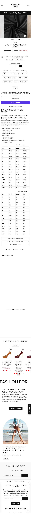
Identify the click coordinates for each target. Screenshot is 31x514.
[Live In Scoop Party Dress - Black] (7, 298)
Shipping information (15, 238)
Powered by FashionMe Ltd (15, 512)
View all (15, 345)
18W (20, 78)
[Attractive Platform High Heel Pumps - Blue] (10, 370)
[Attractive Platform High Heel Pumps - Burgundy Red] (6, 370)
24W (10, 82)
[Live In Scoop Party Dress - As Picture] (2, 298)
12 (22, 74)
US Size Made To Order (14, 70)
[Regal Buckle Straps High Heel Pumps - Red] (28, 370)
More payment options (15, 106)
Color (15, 63)
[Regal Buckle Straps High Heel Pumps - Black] (30, 370)
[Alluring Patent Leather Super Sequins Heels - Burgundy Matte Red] (16, 373)
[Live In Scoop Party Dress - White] (5, 298)
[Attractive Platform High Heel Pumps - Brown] (3, 370)
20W (25, 78)
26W (16, 82)
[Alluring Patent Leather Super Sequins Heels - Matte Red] (19, 374)
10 (18, 74)
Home (15, 42)
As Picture (10, 66)
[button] (29, 409)
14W (9, 78)
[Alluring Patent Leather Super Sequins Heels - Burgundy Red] (14, 373)
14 (26, 74)
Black (20, 66)
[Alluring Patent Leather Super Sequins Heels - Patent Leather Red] (17, 374)
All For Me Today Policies (15, 481)
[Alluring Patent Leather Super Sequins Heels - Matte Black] (17, 373)
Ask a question (15, 244)
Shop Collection (15, 408)
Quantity (15, 86)
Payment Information (15, 241)
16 (5, 78)
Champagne (13, 66)
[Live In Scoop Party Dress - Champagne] (3, 298)
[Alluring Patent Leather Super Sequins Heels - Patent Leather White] (21, 373)
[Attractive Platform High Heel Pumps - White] (8, 370)
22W (5, 82)
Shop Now (6, 458)
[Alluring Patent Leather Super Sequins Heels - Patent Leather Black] (19, 373)
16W (15, 78)
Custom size (23, 82)
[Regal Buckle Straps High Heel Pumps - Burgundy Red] (26, 370)
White (17, 66)
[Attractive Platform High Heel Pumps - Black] (5, 370)
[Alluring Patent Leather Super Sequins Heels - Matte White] (22, 373)
